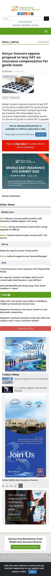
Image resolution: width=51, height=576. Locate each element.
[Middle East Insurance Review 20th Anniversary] (25, 8)
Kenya (5, 97)
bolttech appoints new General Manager (23, 256)
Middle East (7, 212)
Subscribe (16, 25)
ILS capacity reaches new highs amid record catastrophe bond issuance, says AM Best (21, 278)
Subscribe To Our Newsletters (25, 547)
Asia (3, 262)
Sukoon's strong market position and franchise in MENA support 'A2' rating (21, 219)
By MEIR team (7, 71)
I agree (32, 571)
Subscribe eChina (25, 328)
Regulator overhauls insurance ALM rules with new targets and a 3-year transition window (25, 319)
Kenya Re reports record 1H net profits (19, 250)
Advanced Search (25, 22)
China (4, 294)
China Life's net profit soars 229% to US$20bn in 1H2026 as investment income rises (23, 302)
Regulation (15, 97)
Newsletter (26, 25)
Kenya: (7, 53)
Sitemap (35, 25)
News (5, 42)
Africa (4, 244)
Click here (20, 143)
